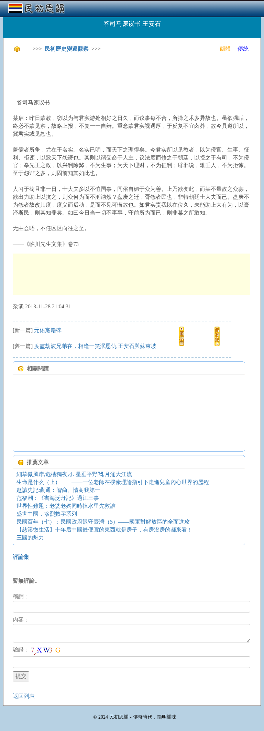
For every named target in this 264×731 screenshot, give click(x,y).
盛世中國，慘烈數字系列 (46, 514)
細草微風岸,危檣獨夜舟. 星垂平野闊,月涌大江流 (74, 474)
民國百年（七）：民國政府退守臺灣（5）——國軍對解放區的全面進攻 (103, 522)
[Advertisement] (138, 75)
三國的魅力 (30, 537)
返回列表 (24, 696)
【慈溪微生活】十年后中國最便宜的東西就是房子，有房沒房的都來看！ (104, 530)
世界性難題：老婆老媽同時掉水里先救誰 (66, 506)
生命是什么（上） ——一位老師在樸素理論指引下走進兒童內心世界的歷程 (112, 482)
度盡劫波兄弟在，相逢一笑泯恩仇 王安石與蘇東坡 (95, 346)
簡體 (225, 49)
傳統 (243, 49)
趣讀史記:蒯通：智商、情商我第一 (58, 490)
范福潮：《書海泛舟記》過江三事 (57, 498)
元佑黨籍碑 (48, 330)
